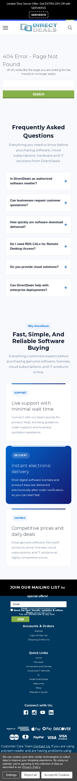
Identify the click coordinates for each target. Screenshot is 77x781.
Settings (11, 775)
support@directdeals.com (42, 608)
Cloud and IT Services (38, 670)
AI (38, 674)
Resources (38, 683)
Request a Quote (38, 692)
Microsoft (39, 662)
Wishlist (38, 631)
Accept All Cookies (56, 775)
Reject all (30, 775)
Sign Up (43, 635)
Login (33, 635)
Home (38, 657)
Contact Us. (41, 746)
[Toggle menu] (5, 27)
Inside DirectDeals (38, 679)
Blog (38, 687)
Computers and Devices (38, 666)
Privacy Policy (31, 767)
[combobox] (38, 84)
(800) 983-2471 (42, 612)
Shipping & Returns (38, 639)
